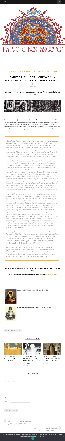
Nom (5, 397)
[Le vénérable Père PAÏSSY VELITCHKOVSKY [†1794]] (32, 313)
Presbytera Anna (51, 274)
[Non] (63, 437)
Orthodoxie (34, 74)
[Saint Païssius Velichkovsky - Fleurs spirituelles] (32, 296)
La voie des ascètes (38, 71)
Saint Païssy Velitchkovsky (13, 330)
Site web (5, 405)
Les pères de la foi (23, 74)
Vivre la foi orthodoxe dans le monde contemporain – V (12, 358)
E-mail (5, 401)
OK (33, 438)
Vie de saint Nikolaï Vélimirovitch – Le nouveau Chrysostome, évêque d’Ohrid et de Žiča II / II (32, 360)
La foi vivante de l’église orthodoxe (19, 71)
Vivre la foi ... (42, 74)
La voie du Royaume (51, 71)
